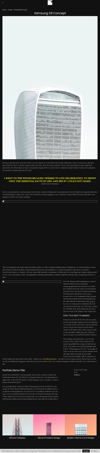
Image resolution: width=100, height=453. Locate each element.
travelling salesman (49, 359)
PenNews (77, 375)
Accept (86, 451)
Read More (94, 451)
